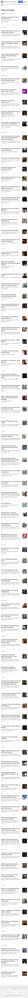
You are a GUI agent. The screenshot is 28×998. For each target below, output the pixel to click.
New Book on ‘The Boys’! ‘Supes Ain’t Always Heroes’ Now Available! (9, 961)
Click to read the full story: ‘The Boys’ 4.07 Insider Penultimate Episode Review (10, 708)
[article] (14, 21)
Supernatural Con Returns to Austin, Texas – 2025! (9, 90)
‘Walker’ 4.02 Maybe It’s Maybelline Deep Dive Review (10, 911)
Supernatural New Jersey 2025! (9, 230)
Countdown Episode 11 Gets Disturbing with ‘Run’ (8, 168)
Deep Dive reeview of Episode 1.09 (9, 243)
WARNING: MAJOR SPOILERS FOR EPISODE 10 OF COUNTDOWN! (10, 190)
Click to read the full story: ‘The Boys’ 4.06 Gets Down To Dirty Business (10, 730)
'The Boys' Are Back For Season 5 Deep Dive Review (10, 18)
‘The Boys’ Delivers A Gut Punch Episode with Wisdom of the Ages (10, 762)
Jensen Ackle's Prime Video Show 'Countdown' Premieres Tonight (10, 386)
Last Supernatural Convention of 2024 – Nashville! (10, 615)
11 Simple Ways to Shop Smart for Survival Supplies (10, 524)
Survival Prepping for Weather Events (9, 559)
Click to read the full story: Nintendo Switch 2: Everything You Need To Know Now (10, 810)
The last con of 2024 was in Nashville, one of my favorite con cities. (10, 618)
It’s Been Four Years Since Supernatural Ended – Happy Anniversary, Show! (9, 656)
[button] (2, 4)
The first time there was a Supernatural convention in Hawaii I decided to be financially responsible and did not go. (9, 976)
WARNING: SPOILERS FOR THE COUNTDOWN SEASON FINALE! (8, 115)
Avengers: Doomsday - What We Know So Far (10, 549)
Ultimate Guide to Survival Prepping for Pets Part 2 (11, 471)
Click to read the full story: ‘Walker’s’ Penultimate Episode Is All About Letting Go (11, 754)
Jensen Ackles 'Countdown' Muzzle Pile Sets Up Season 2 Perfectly (11, 198)
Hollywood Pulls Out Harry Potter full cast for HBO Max (10, 435)
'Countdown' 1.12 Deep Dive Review (10, 158)
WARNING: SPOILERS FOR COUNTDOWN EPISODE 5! (10, 309)
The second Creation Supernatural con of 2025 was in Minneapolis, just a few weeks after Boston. (10, 333)
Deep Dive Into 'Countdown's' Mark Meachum (10, 361)
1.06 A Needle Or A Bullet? (7, 298)
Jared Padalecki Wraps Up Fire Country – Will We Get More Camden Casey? (9, 641)
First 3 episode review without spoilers (9, 379)
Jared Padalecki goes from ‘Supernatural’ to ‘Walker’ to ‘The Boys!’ (10, 774)
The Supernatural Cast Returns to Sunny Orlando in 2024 (10, 626)
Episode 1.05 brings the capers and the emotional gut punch (9, 320)
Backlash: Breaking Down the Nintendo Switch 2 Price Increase (10, 493)
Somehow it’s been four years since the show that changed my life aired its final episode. (10, 660)
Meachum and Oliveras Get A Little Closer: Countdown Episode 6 (10, 284)
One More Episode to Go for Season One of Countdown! (10, 149)
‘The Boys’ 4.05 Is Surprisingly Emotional (9, 737)
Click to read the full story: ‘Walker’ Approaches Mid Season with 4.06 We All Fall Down (10, 868)
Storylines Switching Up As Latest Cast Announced (9, 552)
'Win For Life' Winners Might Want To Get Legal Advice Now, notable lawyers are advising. (10, 463)
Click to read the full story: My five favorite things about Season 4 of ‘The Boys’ (10, 821)
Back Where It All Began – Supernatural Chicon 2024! (8, 668)
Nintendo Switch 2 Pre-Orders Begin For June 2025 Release (9, 535)
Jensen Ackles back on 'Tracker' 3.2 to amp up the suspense (11, 31)
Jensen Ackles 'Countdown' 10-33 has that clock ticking (10, 240)
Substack (8, 995)
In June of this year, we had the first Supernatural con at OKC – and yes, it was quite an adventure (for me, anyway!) (10, 223)
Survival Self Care (6, 503)
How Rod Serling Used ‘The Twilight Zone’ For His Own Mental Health (10, 935)
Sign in (25, 1)
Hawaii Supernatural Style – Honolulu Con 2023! (8, 972)
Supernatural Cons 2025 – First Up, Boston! (10, 340)
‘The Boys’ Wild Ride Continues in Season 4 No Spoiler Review (10, 796)
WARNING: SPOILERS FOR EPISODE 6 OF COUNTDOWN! (10, 287)
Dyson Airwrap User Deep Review (10, 66)
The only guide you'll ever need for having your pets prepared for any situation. (10, 485)
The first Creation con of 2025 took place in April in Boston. (10, 344)
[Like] (2, 25)
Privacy (16, 987)
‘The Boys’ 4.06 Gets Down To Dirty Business (10, 726)
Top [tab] (6, 13)
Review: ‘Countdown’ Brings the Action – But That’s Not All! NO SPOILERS (9, 398)
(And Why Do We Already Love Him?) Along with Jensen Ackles (11, 364)
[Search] (25, 13)
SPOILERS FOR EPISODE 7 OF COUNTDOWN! (7, 267)
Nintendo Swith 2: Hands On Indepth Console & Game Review (10, 513)
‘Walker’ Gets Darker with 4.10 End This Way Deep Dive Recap (10, 829)
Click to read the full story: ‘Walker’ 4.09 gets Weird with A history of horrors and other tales (10, 843)
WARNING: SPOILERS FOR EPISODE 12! (10, 151)
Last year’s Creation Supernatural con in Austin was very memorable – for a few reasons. (10, 93)
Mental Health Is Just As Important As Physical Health (9, 505)
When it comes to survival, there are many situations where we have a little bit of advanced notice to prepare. (10, 563)
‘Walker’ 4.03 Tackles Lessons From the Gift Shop (11, 900)
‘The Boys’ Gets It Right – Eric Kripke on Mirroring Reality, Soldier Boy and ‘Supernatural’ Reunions (11, 682)
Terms (20, 987)
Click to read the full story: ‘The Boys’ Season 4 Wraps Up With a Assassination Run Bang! (10, 697)
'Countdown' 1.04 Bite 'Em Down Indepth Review (9, 351)
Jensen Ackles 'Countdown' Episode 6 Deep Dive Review (8, 295)
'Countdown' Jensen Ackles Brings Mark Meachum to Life (10, 408)
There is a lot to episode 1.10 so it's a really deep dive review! (10, 201)
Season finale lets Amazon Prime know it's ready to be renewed (10, 126)
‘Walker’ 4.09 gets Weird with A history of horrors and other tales (10, 840)
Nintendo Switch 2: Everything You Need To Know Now (10, 807)
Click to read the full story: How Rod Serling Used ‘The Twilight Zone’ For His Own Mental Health (11, 939)
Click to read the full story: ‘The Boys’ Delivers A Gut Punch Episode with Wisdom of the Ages (11, 765)
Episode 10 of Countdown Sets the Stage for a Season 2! (10, 187)
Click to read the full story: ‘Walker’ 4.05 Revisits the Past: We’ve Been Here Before (10, 878)
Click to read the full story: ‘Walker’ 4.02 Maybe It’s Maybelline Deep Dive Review (10, 914)
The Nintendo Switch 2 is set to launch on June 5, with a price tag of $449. (10, 516)
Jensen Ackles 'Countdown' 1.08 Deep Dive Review (10, 252)
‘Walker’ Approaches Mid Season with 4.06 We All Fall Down (10, 864)
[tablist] (7, 13)
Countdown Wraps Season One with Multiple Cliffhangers (11, 112)
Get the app (20, 992)
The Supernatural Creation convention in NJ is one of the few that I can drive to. (10, 232)
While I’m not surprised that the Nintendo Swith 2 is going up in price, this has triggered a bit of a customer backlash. (10, 496)
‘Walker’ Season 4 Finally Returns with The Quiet (10, 922)
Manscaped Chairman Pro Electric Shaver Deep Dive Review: (10, 79)
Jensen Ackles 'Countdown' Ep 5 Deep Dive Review (10, 317)
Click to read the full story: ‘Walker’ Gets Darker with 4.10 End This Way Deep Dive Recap (10, 832)
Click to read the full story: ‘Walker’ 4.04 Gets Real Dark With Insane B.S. (10, 892)
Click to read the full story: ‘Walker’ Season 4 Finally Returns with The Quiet (10, 925)
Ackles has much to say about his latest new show (11, 389)
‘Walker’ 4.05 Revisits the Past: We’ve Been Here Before (9, 875)
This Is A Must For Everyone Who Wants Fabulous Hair (10, 69)
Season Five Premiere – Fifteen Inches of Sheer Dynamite (10, 21)
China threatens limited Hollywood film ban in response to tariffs (11, 451)
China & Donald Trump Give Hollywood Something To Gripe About (9, 447)
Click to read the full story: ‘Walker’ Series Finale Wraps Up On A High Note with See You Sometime (10, 719)
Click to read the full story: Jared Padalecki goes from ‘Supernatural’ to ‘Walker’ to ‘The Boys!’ (10, 778)
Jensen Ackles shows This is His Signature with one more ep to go (10, 160)
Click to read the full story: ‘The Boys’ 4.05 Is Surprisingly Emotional (10, 741)
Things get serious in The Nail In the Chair (10, 255)
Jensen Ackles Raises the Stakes (8, 354)
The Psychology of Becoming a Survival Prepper (9, 580)
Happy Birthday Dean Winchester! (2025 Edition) (10, 604)
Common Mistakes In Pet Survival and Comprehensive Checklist (9, 474)
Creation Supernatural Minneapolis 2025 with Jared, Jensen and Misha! (10, 329)
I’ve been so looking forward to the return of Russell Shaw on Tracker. (10, 59)
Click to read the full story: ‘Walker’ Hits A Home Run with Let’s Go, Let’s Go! (10, 788)
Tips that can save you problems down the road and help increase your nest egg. (10, 425)
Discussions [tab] (11, 13)
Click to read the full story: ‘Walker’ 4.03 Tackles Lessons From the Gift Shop (10, 903)
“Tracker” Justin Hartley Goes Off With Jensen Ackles (10, 853)
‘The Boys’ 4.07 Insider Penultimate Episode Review (10, 705)
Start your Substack (10, 992)
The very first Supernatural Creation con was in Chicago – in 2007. (10, 671)
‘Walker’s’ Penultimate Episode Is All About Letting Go (10, 751)
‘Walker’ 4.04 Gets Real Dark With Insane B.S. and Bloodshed (10, 889)
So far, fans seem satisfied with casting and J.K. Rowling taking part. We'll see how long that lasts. (10, 438)
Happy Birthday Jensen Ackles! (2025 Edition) (9, 591)
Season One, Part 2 (5, 170)
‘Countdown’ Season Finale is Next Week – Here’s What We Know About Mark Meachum (10, 137)
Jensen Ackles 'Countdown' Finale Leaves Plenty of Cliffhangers (10, 123)
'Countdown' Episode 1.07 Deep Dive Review (11, 274)
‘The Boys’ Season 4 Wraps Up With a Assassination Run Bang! (10, 694)
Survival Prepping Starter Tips (9, 570)
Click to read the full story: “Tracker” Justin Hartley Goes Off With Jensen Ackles (10, 857)
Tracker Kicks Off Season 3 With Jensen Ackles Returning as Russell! (10, 56)
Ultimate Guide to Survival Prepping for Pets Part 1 (11, 482)
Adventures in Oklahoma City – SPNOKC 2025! (9, 220)
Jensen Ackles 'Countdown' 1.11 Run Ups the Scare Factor (11, 177)
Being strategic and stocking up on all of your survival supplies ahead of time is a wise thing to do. (10, 527)
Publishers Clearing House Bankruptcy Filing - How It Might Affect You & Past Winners (10, 460)
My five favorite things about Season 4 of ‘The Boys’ (9, 818)
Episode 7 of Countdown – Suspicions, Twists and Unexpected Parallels (11, 263)
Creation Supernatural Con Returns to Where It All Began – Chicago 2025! (10, 43)
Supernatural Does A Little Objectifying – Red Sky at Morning (10, 949)
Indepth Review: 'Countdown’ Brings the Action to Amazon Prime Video (10, 376)
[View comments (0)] (8, 25)
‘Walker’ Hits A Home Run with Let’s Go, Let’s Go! (10, 785)
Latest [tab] (3, 13)
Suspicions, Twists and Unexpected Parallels (11, 277)
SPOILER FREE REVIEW (6, 401)
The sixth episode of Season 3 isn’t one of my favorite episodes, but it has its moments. (10, 952)
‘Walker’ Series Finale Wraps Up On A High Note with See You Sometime (11, 716)
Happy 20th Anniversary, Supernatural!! (8, 101)
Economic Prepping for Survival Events (9, 422)
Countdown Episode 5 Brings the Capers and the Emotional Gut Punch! (10, 306)
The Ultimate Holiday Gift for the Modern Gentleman (10, 82)
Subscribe (20, 1)
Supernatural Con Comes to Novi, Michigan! (10, 209)
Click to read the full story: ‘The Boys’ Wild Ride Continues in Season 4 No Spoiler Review (10, 799)
